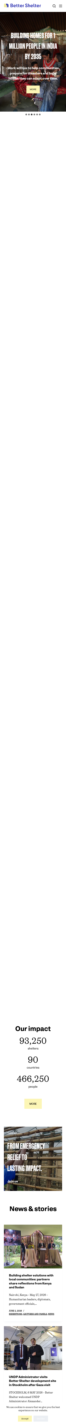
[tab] (26, 114)
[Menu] (60, 5)
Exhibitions (15, 1314)
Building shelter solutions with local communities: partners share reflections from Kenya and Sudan (31, 1281)
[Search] (54, 5)
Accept (24, 1418)
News (51, 1314)
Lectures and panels (35, 1314)
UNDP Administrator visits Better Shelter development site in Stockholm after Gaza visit (32, 1381)
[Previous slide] (3, 61)
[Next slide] (63, 61)
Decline (41, 1418)
